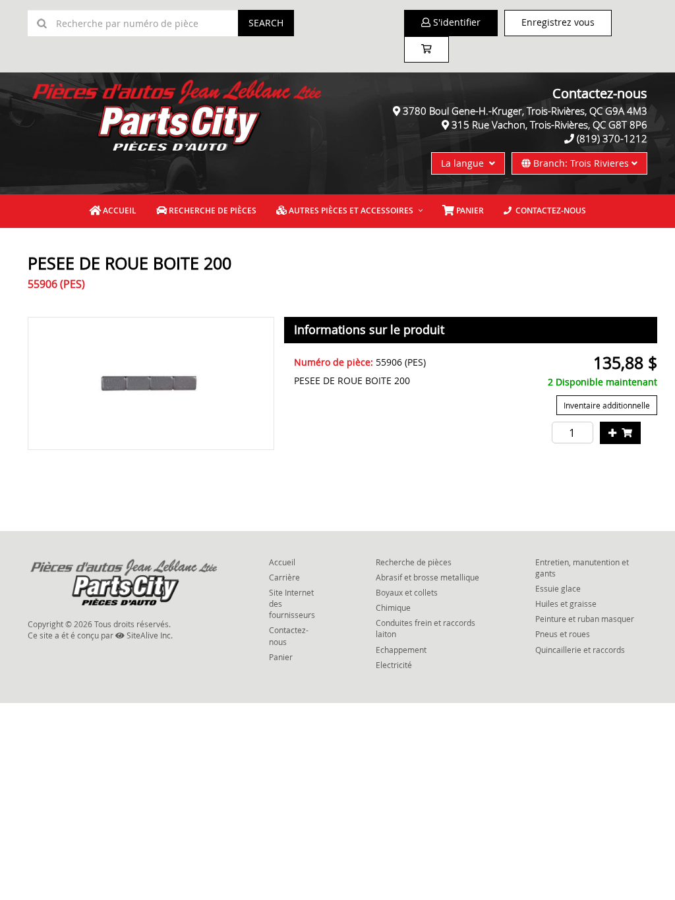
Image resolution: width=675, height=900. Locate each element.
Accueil (118, 210)
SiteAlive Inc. (149, 635)
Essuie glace (558, 588)
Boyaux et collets (407, 592)
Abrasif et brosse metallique (427, 577)
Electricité (394, 665)
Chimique (393, 607)
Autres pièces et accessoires (350, 210)
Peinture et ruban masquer (584, 618)
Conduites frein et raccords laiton (425, 628)
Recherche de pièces (211, 210)
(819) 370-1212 (612, 138)
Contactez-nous (549, 210)
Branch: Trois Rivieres (581, 163)
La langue (465, 163)
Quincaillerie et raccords (580, 649)
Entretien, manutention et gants (582, 567)
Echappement (401, 649)
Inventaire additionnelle (607, 405)
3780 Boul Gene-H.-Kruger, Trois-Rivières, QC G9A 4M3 (525, 110)
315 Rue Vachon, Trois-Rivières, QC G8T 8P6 (549, 124)
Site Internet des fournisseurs (292, 603)
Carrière (284, 577)
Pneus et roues (562, 634)
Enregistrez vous (558, 22)
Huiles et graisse (566, 603)
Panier (281, 657)
